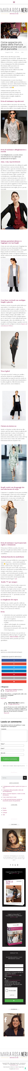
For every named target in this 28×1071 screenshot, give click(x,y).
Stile (22, 52)
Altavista (17, 1068)
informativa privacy (13, 975)
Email (3, 748)
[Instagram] (13, 865)
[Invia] (14, 1000)
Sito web (3, 753)
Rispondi (3, 698)
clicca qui (15, 873)
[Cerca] (25, 778)
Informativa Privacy (14, 1065)
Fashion (5, 810)
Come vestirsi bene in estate (9, 797)
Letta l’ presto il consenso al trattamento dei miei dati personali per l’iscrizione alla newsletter (13, 983)
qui (16, 578)
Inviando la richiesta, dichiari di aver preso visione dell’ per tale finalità (14, 974)
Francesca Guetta (11, 689)
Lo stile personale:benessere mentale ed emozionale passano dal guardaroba (12, 800)
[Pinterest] (18, 865)
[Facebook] (10, 865)
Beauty (4, 808)
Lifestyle (5, 812)
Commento (3, 729)
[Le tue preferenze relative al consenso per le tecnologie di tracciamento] (25, 1068)
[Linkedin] (15, 865)
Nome (3, 744)
